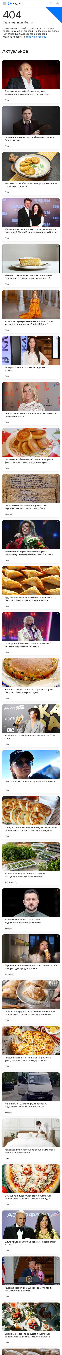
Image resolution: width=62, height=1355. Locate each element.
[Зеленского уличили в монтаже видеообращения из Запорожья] (31, 909)
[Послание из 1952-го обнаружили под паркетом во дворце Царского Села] (31, 495)
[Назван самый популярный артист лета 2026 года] (31, 725)
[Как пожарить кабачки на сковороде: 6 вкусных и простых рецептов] (31, 173)
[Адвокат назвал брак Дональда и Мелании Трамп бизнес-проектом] (31, 1278)
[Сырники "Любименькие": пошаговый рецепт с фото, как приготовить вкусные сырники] (31, 449)
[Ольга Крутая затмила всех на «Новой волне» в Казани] (31, 1232)
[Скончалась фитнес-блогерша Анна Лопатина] (31, 771)
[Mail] (10, 3)
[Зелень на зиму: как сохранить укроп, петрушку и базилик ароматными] (31, 863)
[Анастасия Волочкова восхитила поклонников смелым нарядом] (31, 403)
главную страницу (36, 36)
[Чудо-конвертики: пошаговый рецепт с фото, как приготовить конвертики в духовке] (31, 587)
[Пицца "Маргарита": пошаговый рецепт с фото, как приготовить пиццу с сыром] (31, 1048)
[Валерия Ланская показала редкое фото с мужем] (31, 357)
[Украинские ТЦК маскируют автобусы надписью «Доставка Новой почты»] (31, 1094)
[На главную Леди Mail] (16, 3)
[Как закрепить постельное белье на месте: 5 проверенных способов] (31, 1140)
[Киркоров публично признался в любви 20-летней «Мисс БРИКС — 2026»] (31, 633)
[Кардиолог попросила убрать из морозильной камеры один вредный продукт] (31, 955)
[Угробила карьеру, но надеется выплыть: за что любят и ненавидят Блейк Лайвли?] (31, 311)
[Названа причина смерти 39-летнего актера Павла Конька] (31, 127)
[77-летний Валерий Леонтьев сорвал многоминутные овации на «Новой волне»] (31, 541)
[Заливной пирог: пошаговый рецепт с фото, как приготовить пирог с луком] (31, 679)
